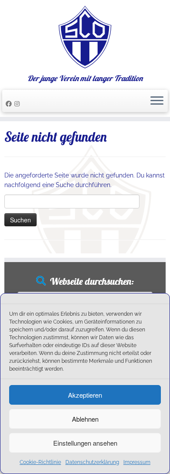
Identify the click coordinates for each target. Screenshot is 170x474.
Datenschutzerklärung (92, 462)
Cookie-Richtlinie (40, 462)
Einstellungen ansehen (85, 442)
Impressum (136, 462)
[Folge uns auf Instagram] (18, 103)
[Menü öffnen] (156, 101)
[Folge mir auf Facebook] (10, 103)
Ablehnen (85, 418)
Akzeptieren (85, 394)
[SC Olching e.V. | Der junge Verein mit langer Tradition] (85, 37)
